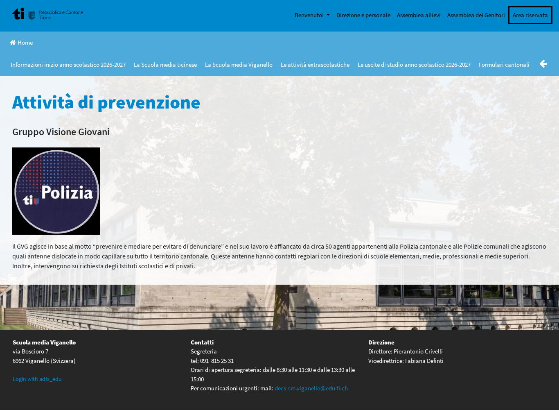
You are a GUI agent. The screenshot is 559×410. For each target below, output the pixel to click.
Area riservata (530, 15)
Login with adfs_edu (37, 379)
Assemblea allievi (419, 15)
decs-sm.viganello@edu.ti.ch (311, 388)
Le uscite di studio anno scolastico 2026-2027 (414, 64)
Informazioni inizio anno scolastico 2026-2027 (68, 64)
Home (25, 42)
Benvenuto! (310, 15)
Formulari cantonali (504, 64)
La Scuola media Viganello (239, 64)
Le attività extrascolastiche (315, 64)
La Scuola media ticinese (165, 64)
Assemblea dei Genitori (476, 15)
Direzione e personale (363, 15)
